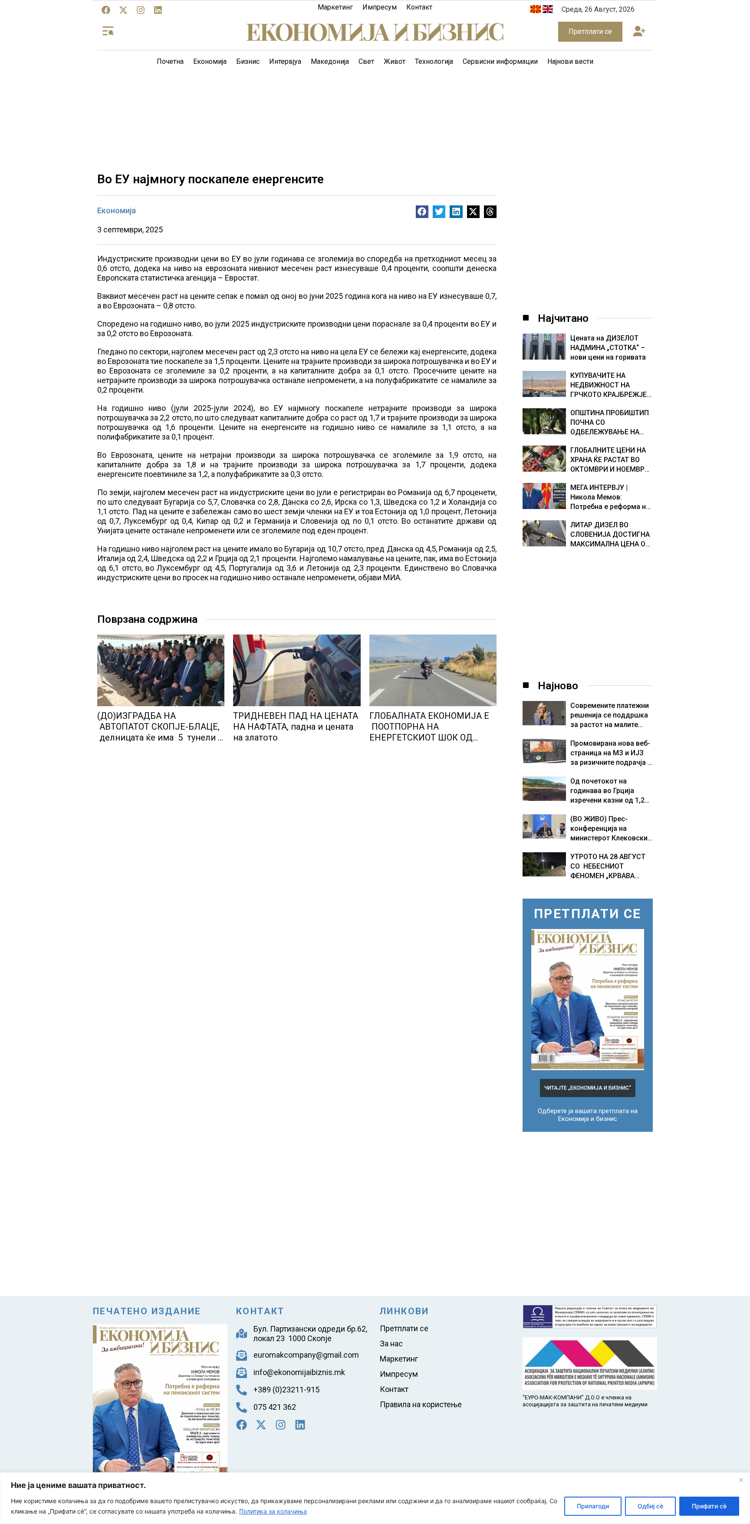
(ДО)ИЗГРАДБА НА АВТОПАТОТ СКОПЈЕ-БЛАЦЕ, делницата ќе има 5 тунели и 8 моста (160, 732)
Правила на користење (421, 1404)
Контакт (419, 7)
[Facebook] (106, 10)
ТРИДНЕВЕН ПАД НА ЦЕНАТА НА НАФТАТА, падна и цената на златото (295, 727)
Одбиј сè (650, 1506)
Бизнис (248, 61)
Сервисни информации (500, 61)
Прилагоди (593, 1506)
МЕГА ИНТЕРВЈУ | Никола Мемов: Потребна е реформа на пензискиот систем (610, 497)
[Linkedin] (158, 10)
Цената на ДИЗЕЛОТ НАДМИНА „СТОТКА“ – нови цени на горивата (608, 347)
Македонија (330, 61)
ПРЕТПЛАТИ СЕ (587, 913)
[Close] (741, 1479)
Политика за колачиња (273, 1511)
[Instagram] (140, 10)
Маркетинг (335, 7)
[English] (548, 11)
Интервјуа (285, 61)
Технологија (434, 61)
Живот (394, 61)
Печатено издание (147, 1311)
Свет (366, 61)
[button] (639, 32)
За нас (391, 1343)
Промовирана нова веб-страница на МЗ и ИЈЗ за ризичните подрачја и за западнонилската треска (610, 762)
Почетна (170, 61)
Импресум (379, 7)
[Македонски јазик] (535, 11)
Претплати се (404, 1328)
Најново (558, 686)
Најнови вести (570, 61)
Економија (210, 61)
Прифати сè (709, 1506)
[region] (375, 1498)
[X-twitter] (123, 10)
